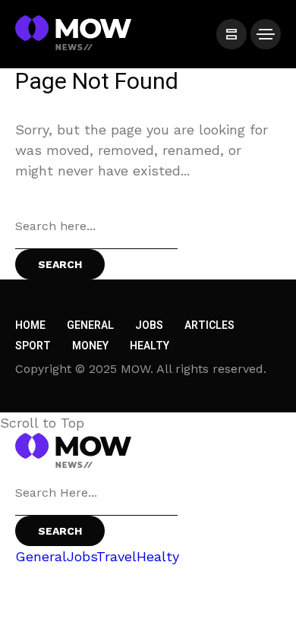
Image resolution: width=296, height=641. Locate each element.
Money (90, 346)
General (90, 325)
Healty (149, 346)
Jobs (149, 325)
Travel (116, 556)
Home (30, 325)
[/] (231, 34)
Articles (209, 325)
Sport (33, 346)
